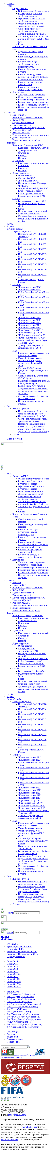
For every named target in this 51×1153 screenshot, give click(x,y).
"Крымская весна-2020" (29, 322)
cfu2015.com (7, 939)
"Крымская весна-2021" (29, 320)
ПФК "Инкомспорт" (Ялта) (20, 1001)
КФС (9, 6)
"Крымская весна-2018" (29, 327)
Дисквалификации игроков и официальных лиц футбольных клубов (33, 218)
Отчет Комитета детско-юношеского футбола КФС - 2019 (31, 363)
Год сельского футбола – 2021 (32, 201)
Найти (10, 913)
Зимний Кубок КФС (28, 181)
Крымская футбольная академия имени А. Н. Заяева (33, 354)
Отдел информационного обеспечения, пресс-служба (31, 25)
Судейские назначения (23, 122)
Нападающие (13, 1042)
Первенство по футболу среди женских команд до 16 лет (32, 412)
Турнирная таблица (27, 150)
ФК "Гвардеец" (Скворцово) (20, 996)
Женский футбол (20, 408)
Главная (10, 3)
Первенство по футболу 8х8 (31, 416)
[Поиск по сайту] (2, 909)
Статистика (23, 153)
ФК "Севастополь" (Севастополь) (23, 1014)
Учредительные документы (31, 94)
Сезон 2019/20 (14, 979)
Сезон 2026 (12, 961)
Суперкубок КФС (26, 178)
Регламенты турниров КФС (31, 196)
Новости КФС (19, 115)
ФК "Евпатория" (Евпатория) (21, 999)
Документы (18, 92)
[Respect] (25, 1073)
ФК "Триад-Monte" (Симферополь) (24, 1019)
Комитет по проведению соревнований (30, 83)
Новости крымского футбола (26, 140)
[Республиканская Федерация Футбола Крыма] (5, 1085)
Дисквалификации (21, 137)
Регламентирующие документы (33, 102)
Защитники (12, 1037)
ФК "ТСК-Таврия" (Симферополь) (23, 1017)
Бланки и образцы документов (33, 105)
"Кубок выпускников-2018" (31, 338)
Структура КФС (20, 8)
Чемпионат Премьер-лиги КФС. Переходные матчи (22, 955)
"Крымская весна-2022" (29, 317)
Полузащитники (15, 1039)
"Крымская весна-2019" (29, 325)
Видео (21, 208)
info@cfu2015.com (17, 1115)
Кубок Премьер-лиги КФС (31, 193)
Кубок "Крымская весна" (30, 191)
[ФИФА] (12, 1097)
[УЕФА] (26, 1085)
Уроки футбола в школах (30, 358)
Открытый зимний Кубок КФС (33, 188)
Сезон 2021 (12, 976)
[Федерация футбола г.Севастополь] (15, 1085)
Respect (21, 44)
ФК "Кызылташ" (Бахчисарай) (21, 994)
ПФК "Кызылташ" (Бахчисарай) (22, 1006)
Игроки (10, 226)
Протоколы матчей (21, 125)
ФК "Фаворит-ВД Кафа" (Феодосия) (24, 1024)
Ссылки (16, 198)
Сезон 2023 (12, 969)
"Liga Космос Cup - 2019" (30, 332)
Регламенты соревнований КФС (33, 99)
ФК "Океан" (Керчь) (16, 1009)
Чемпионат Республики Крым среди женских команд (32, 420)
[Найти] (28, 1047)
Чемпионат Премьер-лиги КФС (27, 117)
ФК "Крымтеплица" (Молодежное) (24, 1004)
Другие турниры (20, 173)
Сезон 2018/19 (14, 981)
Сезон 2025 (12, 964)
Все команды (13, 991)
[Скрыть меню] (2, 929)
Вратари (11, 1034)
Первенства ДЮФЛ (21, 231)
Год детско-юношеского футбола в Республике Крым (34, 382)
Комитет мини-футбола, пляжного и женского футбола (33, 75)
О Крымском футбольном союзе (33, 11)
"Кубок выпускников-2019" (31, 335)
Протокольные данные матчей (32, 211)
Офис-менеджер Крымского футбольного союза (31, 19)
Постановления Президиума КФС (28, 127)
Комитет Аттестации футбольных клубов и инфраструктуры (28, 64)
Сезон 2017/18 (14, 984)
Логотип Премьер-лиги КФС (32, 34)
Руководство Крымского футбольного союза (30, 14)
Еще (14, 350)
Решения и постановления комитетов (30, 135)
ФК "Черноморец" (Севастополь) (23, 1027)
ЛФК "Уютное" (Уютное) (19, 1022)
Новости (11, 112)
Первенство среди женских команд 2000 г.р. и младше (31, 425)
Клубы (10, 224)
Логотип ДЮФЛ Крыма (29, 368)
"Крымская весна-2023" (29, 289)
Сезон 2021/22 (14, 974)
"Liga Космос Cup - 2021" (30, 330)
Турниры (11, 143)
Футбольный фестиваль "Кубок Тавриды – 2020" (33, 341)
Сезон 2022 (12, 971)
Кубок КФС (18, 120)
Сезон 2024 (12, 966)
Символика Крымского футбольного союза (29, 30)
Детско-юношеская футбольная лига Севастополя (33, 397)
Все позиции (13, 1031)
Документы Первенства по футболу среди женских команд (33, 430)
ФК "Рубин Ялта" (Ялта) (19, 1011)
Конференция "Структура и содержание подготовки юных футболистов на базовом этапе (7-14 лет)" (33, 390)
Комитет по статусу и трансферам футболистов (30, 88)
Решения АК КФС (21, 132)
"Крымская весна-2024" (29, 287)
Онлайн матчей (25, 175)
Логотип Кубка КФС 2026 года (33, 36)
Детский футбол (15, 229)
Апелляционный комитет (30, 79)
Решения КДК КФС (22, 130)
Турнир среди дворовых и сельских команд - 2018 (30, 346)
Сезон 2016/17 (14, 986)
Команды (22, 155)
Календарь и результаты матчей (33, 148)
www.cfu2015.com (29, 1127)
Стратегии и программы (30, 97)
